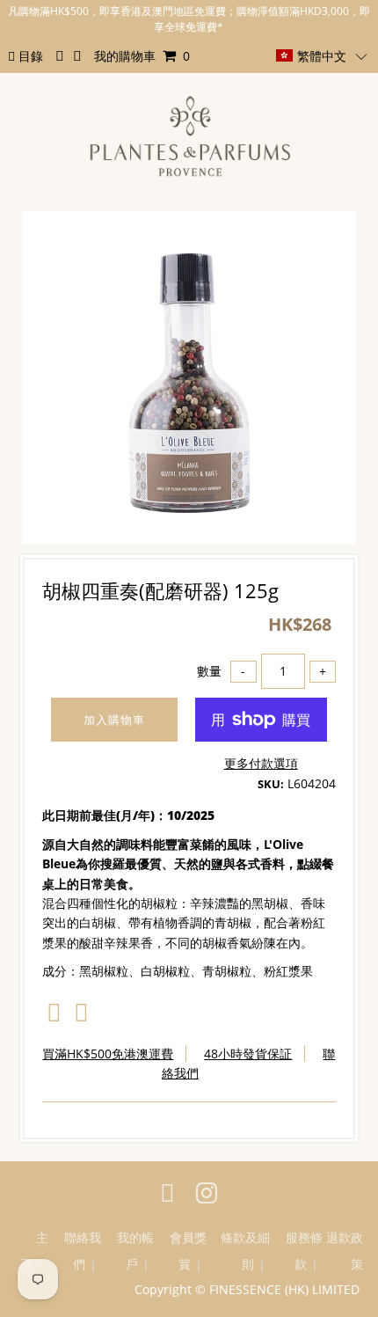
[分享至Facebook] (54, 1016)
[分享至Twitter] (81, 1016)
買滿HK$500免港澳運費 (107, 1053)
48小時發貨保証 (248, 1053)
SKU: (271, 784)
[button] (321, 56)
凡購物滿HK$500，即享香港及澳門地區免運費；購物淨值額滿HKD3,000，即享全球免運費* (189, 19)
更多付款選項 (261, 763)
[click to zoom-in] (328, 239)
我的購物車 (142, 56)
